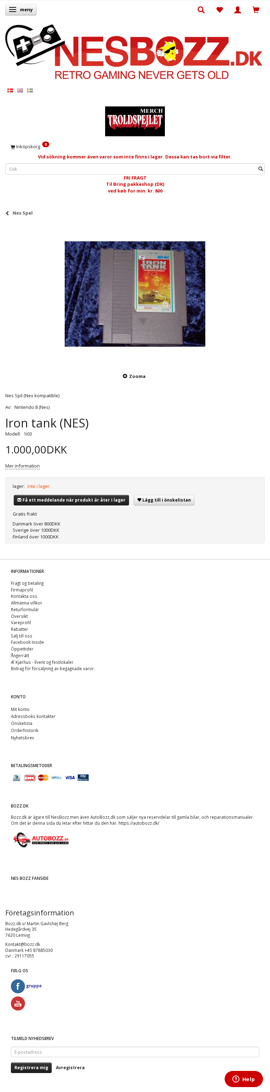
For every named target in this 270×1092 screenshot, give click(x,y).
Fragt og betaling (27, 583)
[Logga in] (237, 9)
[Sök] (260, 168)
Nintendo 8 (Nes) (32, 407)
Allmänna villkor (26, 603)
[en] (20, 90)
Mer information (22, 466)
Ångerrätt (20, 655)
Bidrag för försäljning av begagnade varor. (53, 668)
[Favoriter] (219, 9)
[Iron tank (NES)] (135, 294)
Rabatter (19, 629)
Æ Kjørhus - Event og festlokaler (42, 662)
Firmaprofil (22, 590)
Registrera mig (31, 1068)
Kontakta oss (24, 596)
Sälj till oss (21, 636)
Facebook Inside (27, 642)
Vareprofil (21, 622)
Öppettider (22, 649)
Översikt (19, 616)
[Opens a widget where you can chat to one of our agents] (243, 1079)
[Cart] (256, 9)
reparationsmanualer (231, 817)
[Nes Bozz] (135, 52)
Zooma (137, 376)
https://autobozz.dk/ (138, 823)
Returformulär (25, 609)
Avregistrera (70, 1068)
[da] (10, 90)
